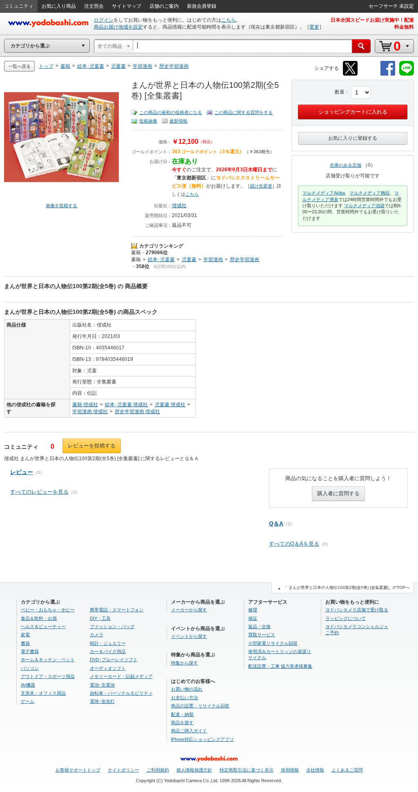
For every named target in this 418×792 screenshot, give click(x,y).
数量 (340, 92)
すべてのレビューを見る (39, 492)
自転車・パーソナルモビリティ (121, 693)
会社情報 (315, 769)
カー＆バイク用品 (108, 651)
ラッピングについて (345, 618)
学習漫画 (213, 259)
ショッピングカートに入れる (352, 112)
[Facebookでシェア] (387, 74)
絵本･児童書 (161, 259)
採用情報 (290, 769)
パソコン (30, 668)
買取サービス (261, 634)
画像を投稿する (61, 205)
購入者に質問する (338, 493)
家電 (25, 634)
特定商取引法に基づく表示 (246, 769)
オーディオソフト (108, 668)
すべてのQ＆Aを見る (294, 544)
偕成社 (179, 205)
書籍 (136, 252)
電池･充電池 (102, 684)
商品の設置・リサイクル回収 (200, 705)
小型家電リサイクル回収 (273, 643)
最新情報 (178, 121)
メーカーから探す (189, 609)
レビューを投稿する (92, 446)
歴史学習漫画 (244, 259)
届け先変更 (261, 185)
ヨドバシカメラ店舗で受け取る (356, 609)
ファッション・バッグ (112, 626)
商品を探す (182, 722)
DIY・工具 (100, 618)
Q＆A (276, 523)
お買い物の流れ (186, 689)
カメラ (96, 634)
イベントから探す (189, 636)
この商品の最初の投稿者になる (170, 112)
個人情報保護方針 (194, 769)
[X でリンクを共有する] (350, 74)
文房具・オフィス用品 (43, 693)
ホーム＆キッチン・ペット (48, 659)
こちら (228, 20)
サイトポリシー (123, 769)
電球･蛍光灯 (102, 701)
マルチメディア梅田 (369, 192)
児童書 (189, 259)
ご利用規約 (158, 769)
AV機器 (28, 684)
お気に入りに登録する (352, 138)
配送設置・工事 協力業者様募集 (280, 666)
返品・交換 (259, 626)
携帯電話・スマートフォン (117, 609)
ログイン (103, 20)
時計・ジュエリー (108, 643)
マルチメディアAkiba (323, 192)
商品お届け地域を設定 (118, 27)
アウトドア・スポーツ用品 (48, 676)
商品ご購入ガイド (189, 730)
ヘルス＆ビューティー (43, 626)
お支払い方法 (184, 697)
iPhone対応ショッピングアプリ (202, 739)
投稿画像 (148, 121)
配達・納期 (182, 714)
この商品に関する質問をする (243, 112)
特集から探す (184, 662)
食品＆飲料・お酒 (39, 618)
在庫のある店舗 (345, 165)
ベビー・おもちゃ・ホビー (48, 609)
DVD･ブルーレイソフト (114, 659)
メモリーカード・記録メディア (121, 676)
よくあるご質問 (347, 769)
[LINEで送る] (406, 74)
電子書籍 (30, 651)
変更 (314, 27)
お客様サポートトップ (78, 769)
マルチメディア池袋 (364, 205)
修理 (252, 609)
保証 (252, 618)
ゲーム (27, 701)
